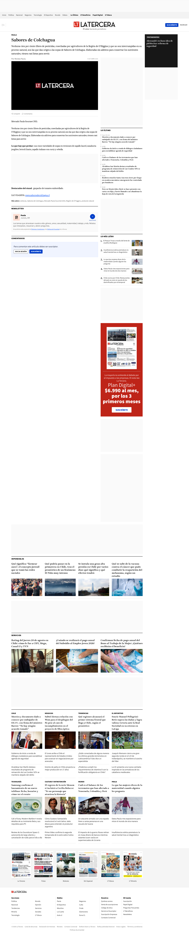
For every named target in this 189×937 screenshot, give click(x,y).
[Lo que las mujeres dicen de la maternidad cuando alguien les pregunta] (137, 262)
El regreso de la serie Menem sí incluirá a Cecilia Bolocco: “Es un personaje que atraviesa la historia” (59, 790)
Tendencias (83, 713)
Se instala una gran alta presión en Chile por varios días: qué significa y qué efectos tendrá (93, 568)
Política (11, 15)
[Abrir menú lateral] (4, 25)
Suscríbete (37, 251)
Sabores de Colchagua (35, 201)
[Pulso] (43, 878)
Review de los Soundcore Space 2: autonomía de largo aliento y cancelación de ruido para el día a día (26, 835)
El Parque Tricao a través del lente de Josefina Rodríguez (116, 242)
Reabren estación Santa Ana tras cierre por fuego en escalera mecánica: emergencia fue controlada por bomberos (122, 180)
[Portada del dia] (122, 368)
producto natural (88, 201)
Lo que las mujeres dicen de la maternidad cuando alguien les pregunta (115, 261)
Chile (13, 713)
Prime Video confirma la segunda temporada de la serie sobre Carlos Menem (59, 835)
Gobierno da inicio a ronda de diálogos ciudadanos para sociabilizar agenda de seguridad (122, 150)
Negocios (28, 15)
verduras (23, 201)
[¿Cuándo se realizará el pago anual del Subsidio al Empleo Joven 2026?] (77, 661)
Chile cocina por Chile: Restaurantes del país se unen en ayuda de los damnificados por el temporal (117, 280)
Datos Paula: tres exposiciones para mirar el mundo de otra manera (116, 270)
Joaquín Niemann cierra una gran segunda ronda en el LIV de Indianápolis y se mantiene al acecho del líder (127, 757)
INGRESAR (183, 25)
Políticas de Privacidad (53, 229)
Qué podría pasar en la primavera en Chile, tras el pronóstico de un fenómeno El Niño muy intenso (60, 568)
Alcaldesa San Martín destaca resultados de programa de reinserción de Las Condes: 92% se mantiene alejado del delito (121, 169)
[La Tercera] (21, 878)
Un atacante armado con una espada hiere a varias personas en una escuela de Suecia (93, 821)
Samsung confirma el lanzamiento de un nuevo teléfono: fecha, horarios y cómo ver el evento (24, 790)
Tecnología (38, 15)
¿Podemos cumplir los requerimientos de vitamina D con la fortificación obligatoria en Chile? (93, 769)
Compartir (16, 114)
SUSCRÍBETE (122, 410)
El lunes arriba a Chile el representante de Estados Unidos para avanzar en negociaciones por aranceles (59, 757)
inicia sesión (21, 251)
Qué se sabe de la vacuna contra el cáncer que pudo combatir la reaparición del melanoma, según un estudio (127, 570)
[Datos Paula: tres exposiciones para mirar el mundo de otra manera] (137, 271)
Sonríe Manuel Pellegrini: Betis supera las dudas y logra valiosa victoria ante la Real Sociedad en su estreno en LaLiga (127, 723)
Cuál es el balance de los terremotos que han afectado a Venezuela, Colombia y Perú (120, 159)
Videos (64, 15)
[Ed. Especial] (88, 878)
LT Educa (108, 15)
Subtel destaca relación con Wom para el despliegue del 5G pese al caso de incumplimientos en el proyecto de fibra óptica (59, 723)
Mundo (57, 15)
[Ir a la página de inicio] (94, 25)
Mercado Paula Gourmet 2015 (54, 201)
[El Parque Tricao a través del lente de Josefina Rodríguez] (137, 243)
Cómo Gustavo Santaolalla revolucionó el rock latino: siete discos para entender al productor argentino (59, 822)
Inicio (4, 15)
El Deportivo (48, 15)
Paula (14, 35)
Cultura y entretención (55, 782)
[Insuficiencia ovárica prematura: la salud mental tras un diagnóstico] (137, 252)
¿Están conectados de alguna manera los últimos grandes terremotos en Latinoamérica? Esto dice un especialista (93, 757)
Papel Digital (98, 15)
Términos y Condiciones (37, 229)
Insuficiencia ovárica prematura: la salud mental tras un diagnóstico (116, 251)
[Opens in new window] (66, 878)
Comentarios (28, 114)
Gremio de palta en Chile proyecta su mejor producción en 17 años (60, 768)
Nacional (19, 15)
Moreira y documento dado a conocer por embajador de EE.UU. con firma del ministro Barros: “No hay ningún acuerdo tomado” (120, 139)
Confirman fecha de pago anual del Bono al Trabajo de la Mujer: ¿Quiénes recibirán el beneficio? (122, 643)
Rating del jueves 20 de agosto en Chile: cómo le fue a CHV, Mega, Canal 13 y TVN (29, 643)
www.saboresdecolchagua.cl (37, 195)
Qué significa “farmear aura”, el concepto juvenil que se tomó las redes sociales (25, 568)
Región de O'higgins (73, 201)
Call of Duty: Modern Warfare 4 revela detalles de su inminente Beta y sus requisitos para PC (26, 821)
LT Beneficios (85, 15)
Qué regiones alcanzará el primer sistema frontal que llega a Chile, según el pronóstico (92, 721)
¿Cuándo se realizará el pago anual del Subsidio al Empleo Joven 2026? (75, 642)
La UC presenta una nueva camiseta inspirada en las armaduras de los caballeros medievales (126, 769)
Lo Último (74, 15)
